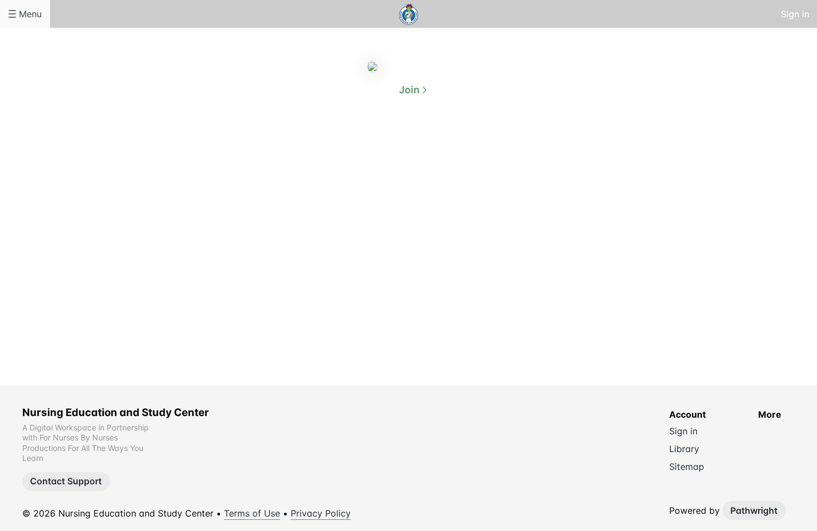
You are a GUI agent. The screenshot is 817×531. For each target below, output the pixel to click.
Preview (453, 143)
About (364, 143)
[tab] (364, 144)
